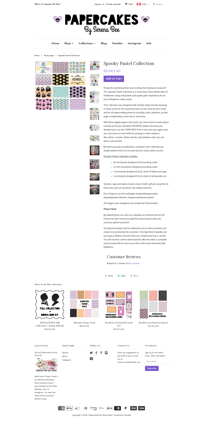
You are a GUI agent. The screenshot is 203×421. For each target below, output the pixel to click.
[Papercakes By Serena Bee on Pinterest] (101, 353)
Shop (68, 43)
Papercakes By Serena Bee (101, 415)
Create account (113, 4)
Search (65, 353)
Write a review (133, 263)
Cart (131, 4)
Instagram (134, 43)
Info (148, 43)
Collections (86, 43)
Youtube (117, 43)
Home (55, 43)
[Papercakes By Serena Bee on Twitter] (91, 353)
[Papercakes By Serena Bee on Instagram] (106, 353)
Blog (104, 43)
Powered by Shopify (122, 415)
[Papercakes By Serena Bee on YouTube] (91, 359)
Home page (49, 56)
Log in (98, 4)
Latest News (41, 345)
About (64, 356)
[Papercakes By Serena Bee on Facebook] (96, 353)
